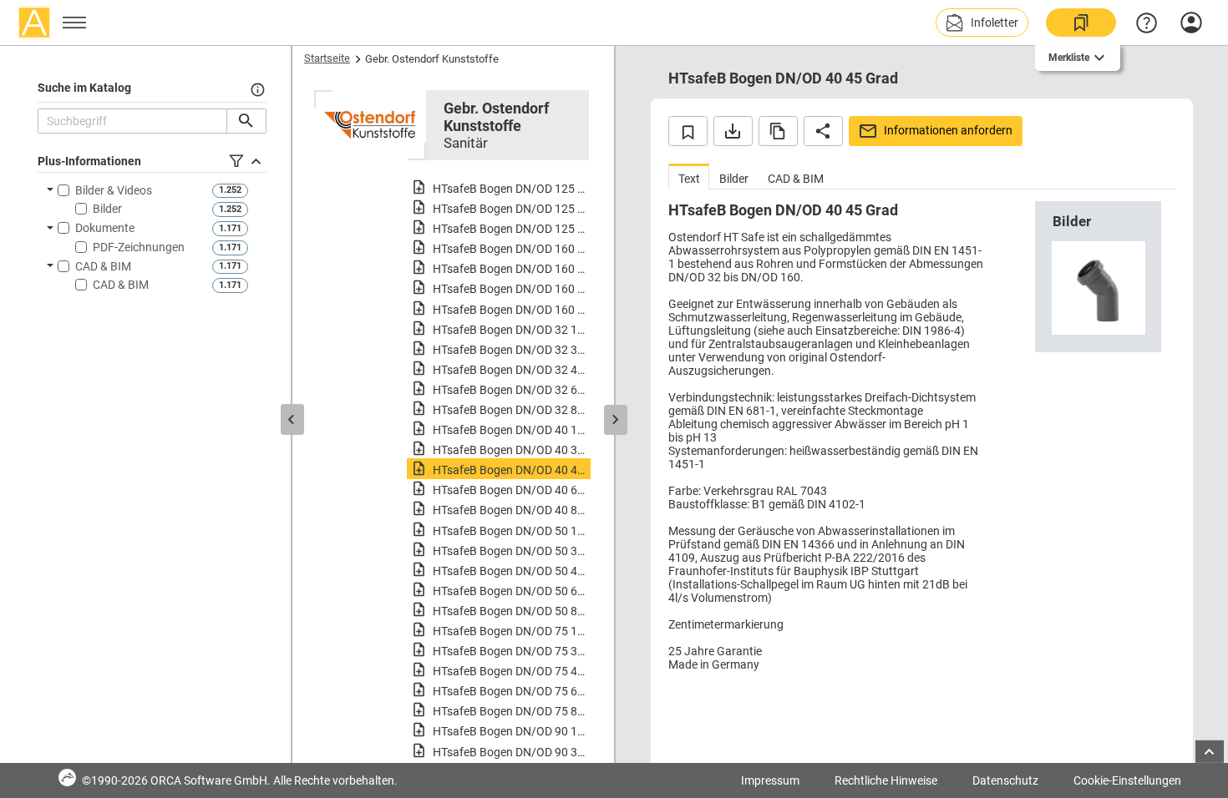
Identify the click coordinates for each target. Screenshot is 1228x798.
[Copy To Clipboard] (778, 131)
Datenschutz (1005, 780)
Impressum (770, 780)
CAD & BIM (103, 266)
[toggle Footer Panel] (1209, 751)
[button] (982, 22)
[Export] (733, 131)
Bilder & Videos (113, 190)
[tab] (688, 176)
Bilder (107, 208)
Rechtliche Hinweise (886, 780)
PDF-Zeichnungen (139, 247)
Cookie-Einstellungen (1127, 780)
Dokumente (104, 228)
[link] (1081, 22)
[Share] (823, 131)
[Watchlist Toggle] (688, 131)
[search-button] (246, 121)
